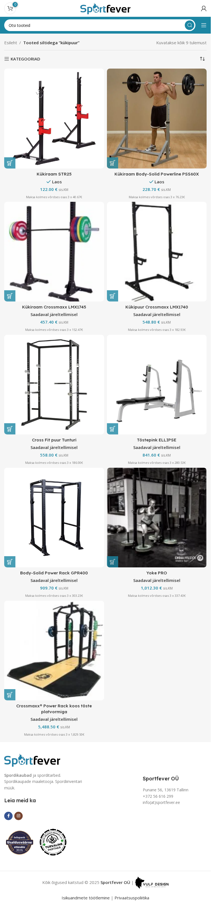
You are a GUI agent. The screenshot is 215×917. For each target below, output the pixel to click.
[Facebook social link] (8, 816)
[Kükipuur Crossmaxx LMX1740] (157, 252)
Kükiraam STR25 (54, 174)
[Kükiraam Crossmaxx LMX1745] (54, 252)
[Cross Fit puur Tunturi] (54, 385)
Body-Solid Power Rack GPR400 (54, 573)
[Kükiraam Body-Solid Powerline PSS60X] (157, 119)
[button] (9, 163)
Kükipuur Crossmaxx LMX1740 (156, 307)
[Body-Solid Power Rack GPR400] (54, 518)
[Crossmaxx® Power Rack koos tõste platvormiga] (54, 651)
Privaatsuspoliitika (131, 897)
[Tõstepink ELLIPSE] (157, 385)
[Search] (189, 25)
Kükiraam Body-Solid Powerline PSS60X (156, 174)
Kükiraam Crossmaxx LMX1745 (54, 307)
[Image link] (32, 759)
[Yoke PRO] (157, 518)
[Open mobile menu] (203, 25)
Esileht (10, 42)
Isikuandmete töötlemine (86, 897)
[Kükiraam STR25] (54, 119)
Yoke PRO (156, 573)
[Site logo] (105, 8)
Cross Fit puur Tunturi (54, 440)
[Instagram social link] (18, 816)
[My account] (203, 8)
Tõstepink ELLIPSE (156, 440)
